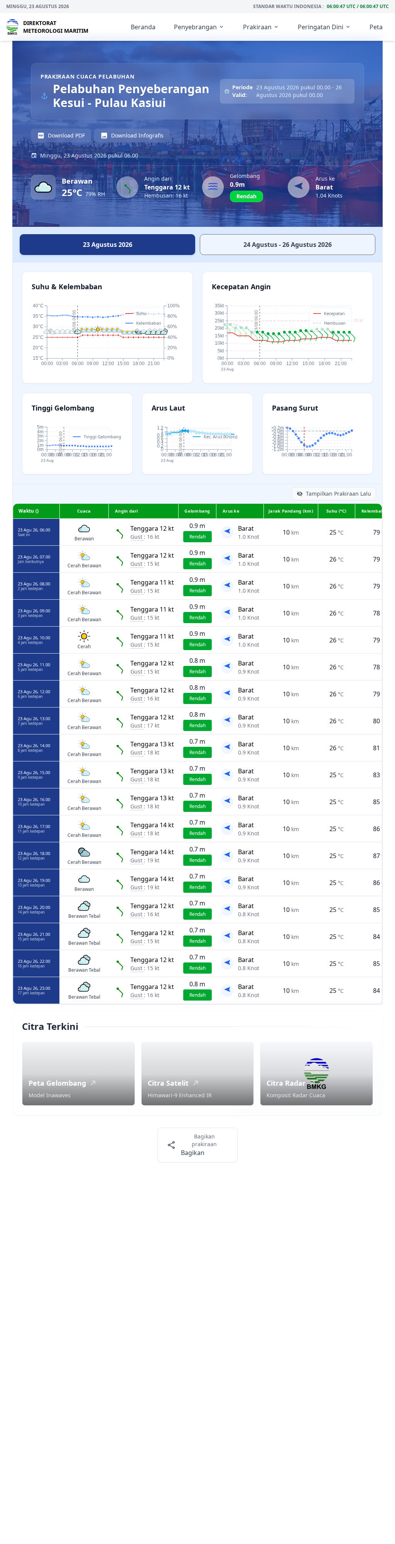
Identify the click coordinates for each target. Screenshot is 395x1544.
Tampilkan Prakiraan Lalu (338, 493)
